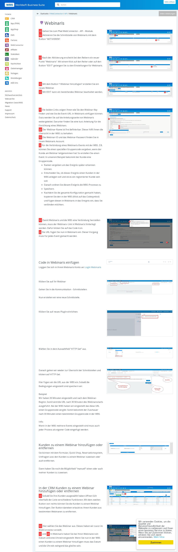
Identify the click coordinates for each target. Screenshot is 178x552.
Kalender (14, 59)
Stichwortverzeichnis (13, 95)
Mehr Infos (159, 536)
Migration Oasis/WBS (14, 102)
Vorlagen (14, 73)
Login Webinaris (93, 267)
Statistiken (14, 54)
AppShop (14, 29)
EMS (12, 35)
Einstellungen (16, 78)
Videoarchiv (10, 99)
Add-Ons (14, 83)
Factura (13, 40)
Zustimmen (156, 542)
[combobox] (87, 4)
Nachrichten (15, 63)
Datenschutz (10, 117)
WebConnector (16, 45)
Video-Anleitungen (167, 13)
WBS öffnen (170, 2)
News (7, 106)
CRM (12, 18)
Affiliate (13, 49)
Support (8, 110)
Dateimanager (16, 68)
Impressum (9, 113)
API (66, 13)
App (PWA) (15, 23)
